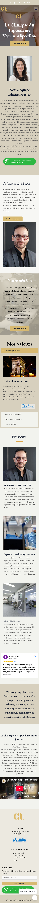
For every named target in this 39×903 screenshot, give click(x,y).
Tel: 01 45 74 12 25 (19, 834)
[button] (36, 8)
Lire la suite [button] (7, 675)
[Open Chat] (34, 897)
